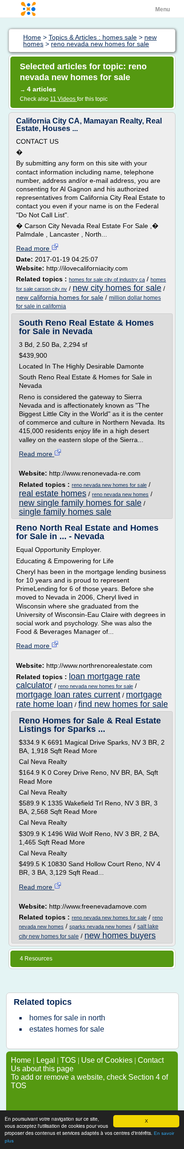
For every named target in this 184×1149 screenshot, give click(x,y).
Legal (45, 1060)
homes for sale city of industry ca (107, 279)
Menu (162, 9)
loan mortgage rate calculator (78, 681)
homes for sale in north (67, 1018)
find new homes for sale (123, 704)
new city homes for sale (117, 288)
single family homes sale (65, 512)
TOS (68, 1060)
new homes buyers (120, 935)
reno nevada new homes (120, 494)
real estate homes (52, 493)
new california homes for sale (59, 297)
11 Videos (63, 99)
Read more (33, 248)
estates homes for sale (66, 1029)
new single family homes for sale (80, 503)
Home (21, 1060)
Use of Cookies (107, 1060)
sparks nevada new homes (100, 926)
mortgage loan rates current (68, 694)
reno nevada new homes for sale (109, 485)
